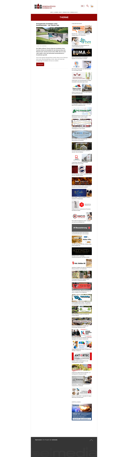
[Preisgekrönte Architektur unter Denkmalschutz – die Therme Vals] (52, 35)
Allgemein (55, 12)
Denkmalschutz (74, 12)
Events (60, 12)
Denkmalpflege (66, 12)
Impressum (38, 439)
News (51, 12)
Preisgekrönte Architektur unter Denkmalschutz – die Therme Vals (47, 24)
